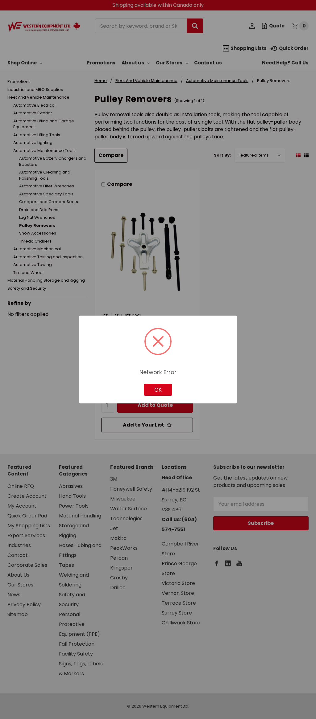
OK (158, 390)
